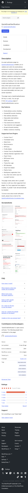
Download (5, 31)
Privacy (4, 435)
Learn (3, 440)
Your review (5, 406)
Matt (4, 457)
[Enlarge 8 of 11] (24, 231)
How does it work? (7, 283)
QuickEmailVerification (8, 64)
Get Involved (18, 440)
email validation (22, 368)
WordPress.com (7, 454)
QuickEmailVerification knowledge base (13, 198)
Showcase (18, 427)
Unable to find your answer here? (11, 318)
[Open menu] (25, 2)
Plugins (17, 433)
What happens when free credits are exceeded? (9, 288)
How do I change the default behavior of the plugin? (10, 312)
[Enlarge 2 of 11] (11, 216)
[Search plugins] (18, 17)
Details (5, 37)
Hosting (4, 433)
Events (17, 443)
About (3, 427)
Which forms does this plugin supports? (7, 294)
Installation (6, 45)
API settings (9, 101)
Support (5, 53)
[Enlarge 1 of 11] (11, 207)
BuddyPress (6, 462)
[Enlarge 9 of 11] (24, 240)
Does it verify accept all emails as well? (8, 300)
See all (24, 406)
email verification (22, 371)
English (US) (23, 358)
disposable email (22, 362)
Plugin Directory (6, 7)
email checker (22, 365)
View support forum (7, 417)
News (3, 430)
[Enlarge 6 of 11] (24, 207)
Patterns (17, 435)
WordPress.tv (6, 449)
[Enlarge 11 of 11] (24, 266)
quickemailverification (10, 27)
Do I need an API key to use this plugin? (8, 306)
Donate (18, 446)
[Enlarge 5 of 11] (11, 257)
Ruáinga (7, 469)
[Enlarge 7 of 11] (24, 221)
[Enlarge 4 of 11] (11, 245)
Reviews (5, 41)
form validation (22, 375)
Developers (5, 446)
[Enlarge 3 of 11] (11, 231)
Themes (17, 430)
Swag (17, 449)
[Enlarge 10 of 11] (24, 255)
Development (7, 49)
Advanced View (6, 379)
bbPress (5, 459)
